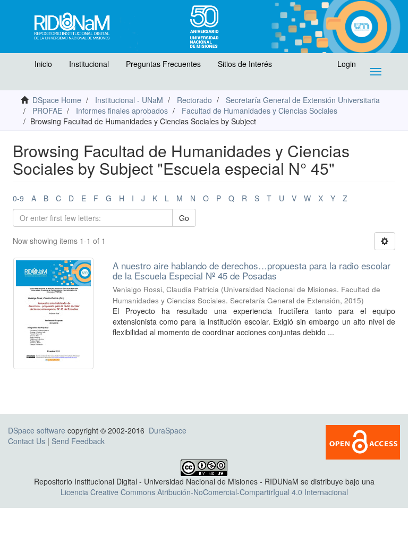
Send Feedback (78, 441)
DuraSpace (167, 430)
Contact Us (26, 441)
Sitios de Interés (245, 63)
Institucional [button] (89, 63)
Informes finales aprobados (122, 110)
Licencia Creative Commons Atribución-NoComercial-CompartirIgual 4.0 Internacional (204, 492)
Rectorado (194, 100)
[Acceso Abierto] (363, 441)
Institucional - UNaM (129, 100)
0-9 (18, 198)
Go (184, 217)
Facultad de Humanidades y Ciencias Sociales (259, 110)
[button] (20, 66)
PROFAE (47, 110)
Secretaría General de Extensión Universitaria (303, 100)
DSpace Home (56, 100)
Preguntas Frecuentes (163, 63)
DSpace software (36, 430)
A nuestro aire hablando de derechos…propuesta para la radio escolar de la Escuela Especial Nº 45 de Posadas (251, 270)
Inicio (43, 63)
